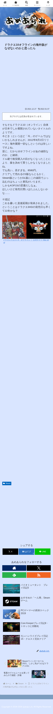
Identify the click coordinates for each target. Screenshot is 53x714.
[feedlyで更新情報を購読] (14, 575)
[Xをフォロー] (39, 568)
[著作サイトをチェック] (14, 568)
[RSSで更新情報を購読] (39, 575)
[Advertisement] (26, 79)
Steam (8, 483)
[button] (47, 493)
